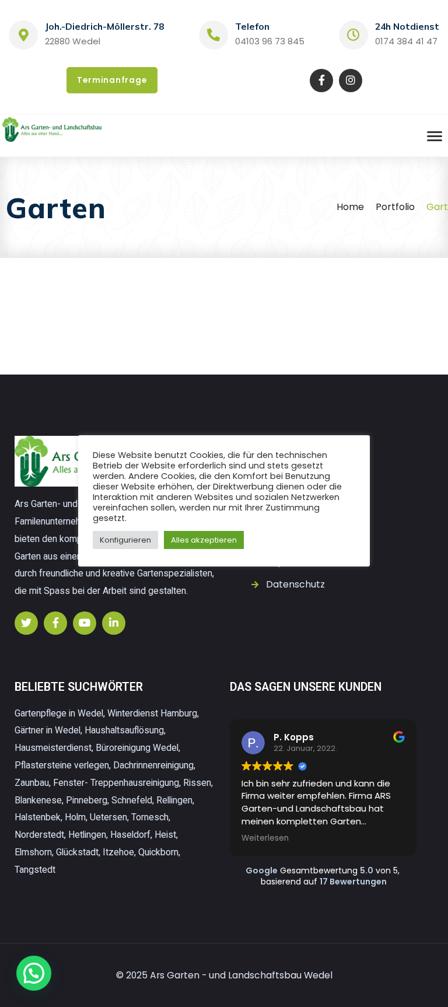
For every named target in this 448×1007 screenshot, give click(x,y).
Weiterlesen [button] (265, 838)
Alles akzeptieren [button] (204, 540)
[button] (33, 973)
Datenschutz (295, 584)
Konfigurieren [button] (125, 540)
